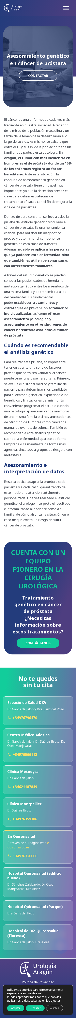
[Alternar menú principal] (66, 8)
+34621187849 (25, 786)
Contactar (38, 75)
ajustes (56, 1000)
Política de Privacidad (38, 982)
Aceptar (15, 1008)
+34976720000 (25, 855)
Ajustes (54, 1008)
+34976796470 (25, 717)
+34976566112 (25, 754)
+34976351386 (25, 819)
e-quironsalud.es (28, 845)
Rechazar (35, 1008)
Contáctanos (38, 643)
